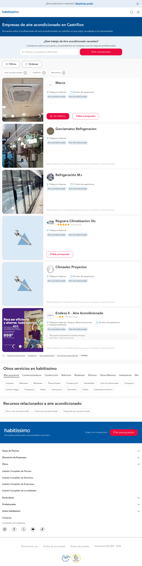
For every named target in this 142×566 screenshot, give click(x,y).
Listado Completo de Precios (16, 471)
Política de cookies (79, 546)
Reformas (66, 375)
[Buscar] (131, 12)
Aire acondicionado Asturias (67, 356)
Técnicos (92, 375)
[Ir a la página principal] (10, 12)
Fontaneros (29, 390)
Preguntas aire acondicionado (77, 411)
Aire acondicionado (47, 356)
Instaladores (32, 356)
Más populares (11, 375)
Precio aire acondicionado (17, 411)
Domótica (72, 390)
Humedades (89, 383)
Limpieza (10, 383)
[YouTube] (33, 530)
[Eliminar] (25, 72)
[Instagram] (4, 530)
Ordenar (33, 64)
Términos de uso (29, 546)
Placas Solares (54, 383)
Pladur (43, 390)
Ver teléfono (59, 116)
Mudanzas (79, 375)
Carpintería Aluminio (103, 390)
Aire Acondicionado (109, 383)
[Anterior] (6, 116)
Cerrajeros (129, 383)
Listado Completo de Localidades (19, 491)
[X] (23, 530)
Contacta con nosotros (13, 523)
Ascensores (57, 390)
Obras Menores (108, 375)
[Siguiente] (40, 116)
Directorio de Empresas (16, 356)
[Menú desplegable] (139, 12)
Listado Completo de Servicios (17, 478)
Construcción (51, 375)
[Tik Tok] (42, 530)
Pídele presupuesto (86, 116)
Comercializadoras (31, 375)
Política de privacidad (54, 546)
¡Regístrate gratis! (84, 4)
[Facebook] (14, 530)
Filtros (12, 64)
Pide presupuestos (123, 432)
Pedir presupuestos (101, 52)
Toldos (85, 390)
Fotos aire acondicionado (46, 411)
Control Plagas (12, 390)
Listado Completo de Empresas (18, 484)
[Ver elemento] (12, 116)
